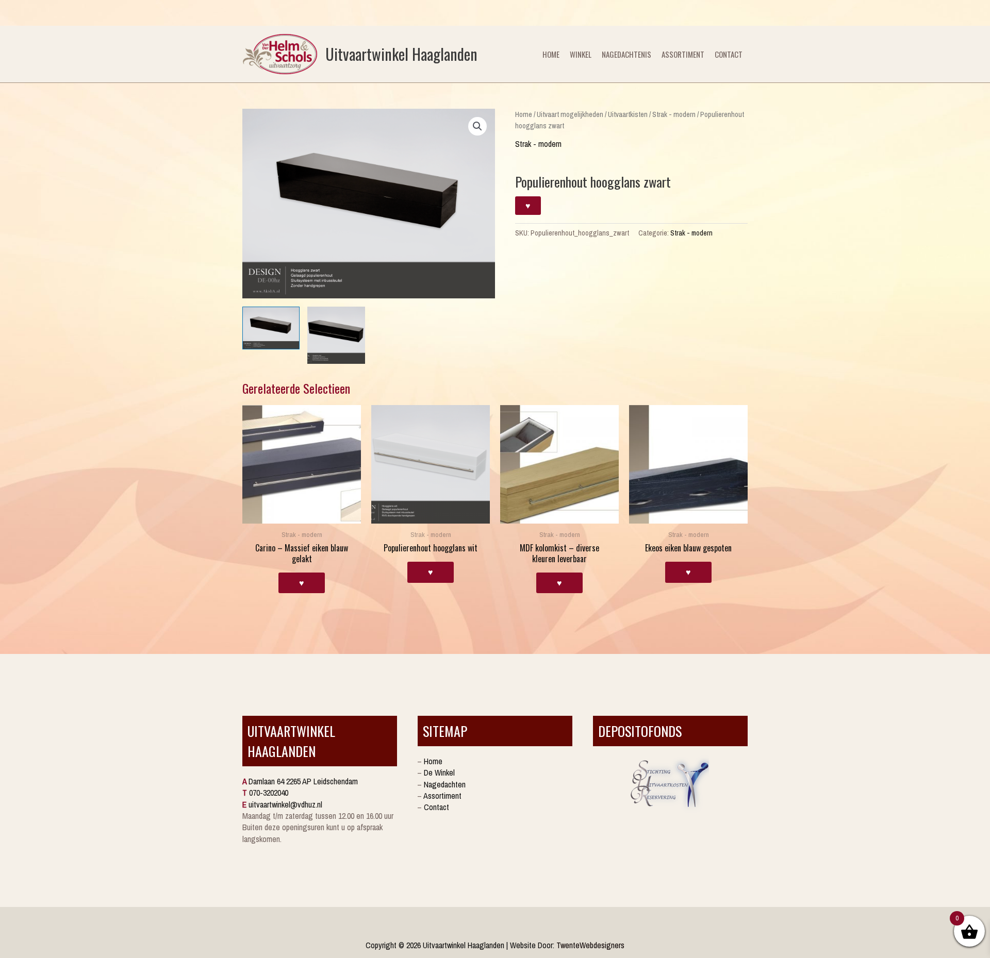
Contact (728, 54)
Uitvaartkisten (628, 114)
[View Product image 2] (336, 335)
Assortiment (683, 54)
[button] (477, 126)
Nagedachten (445, 784)
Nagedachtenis (626, 54)
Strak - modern (674, 114)
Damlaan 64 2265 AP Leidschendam (303, 781)
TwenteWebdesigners (590, 945)
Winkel (580, 54)
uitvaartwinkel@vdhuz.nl (285, 804)
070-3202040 (268, 792)
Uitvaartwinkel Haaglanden (401, 53)
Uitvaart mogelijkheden (570, 114)
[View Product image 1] (271, 328)
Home (550, 54)
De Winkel (439, 772)
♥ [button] (301, 583)
